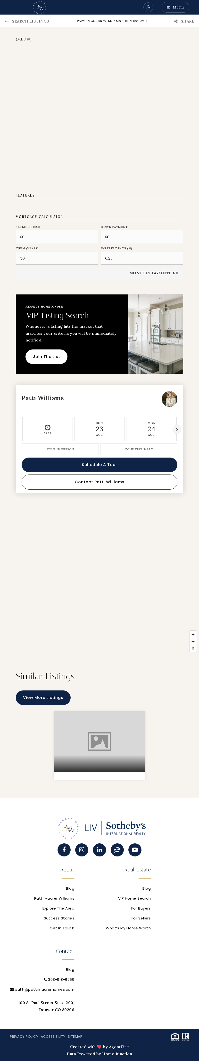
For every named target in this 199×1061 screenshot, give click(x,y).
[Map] (99, 581)
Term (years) (27, 248)
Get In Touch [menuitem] (62, 928)
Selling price (28, 227)
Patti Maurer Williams (99, 21)
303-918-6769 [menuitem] (61, 979)
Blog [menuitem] (70, 888)
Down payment (114, 227)
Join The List (46, 356)
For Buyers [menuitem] (141, 908)
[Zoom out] (193, 641)
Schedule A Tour (99, 464)
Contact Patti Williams (99, 482)
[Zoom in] (193, 634)
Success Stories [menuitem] (59, 918)
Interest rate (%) (116, 248)
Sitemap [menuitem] (75, 1036)
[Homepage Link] (40, 6)
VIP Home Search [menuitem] (134, 898)
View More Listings (43, 697)
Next (177, 429)
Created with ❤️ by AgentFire (99, 1046)
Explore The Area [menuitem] (58, 908)
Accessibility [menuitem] (53, 1036)
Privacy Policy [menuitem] (24, 1036)
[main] (99, 406)
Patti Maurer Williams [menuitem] (54, 898)
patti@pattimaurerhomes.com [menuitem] (44, 989)
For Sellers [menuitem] (141, 918)
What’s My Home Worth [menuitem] (128, 928)
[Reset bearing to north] (193, 648)
